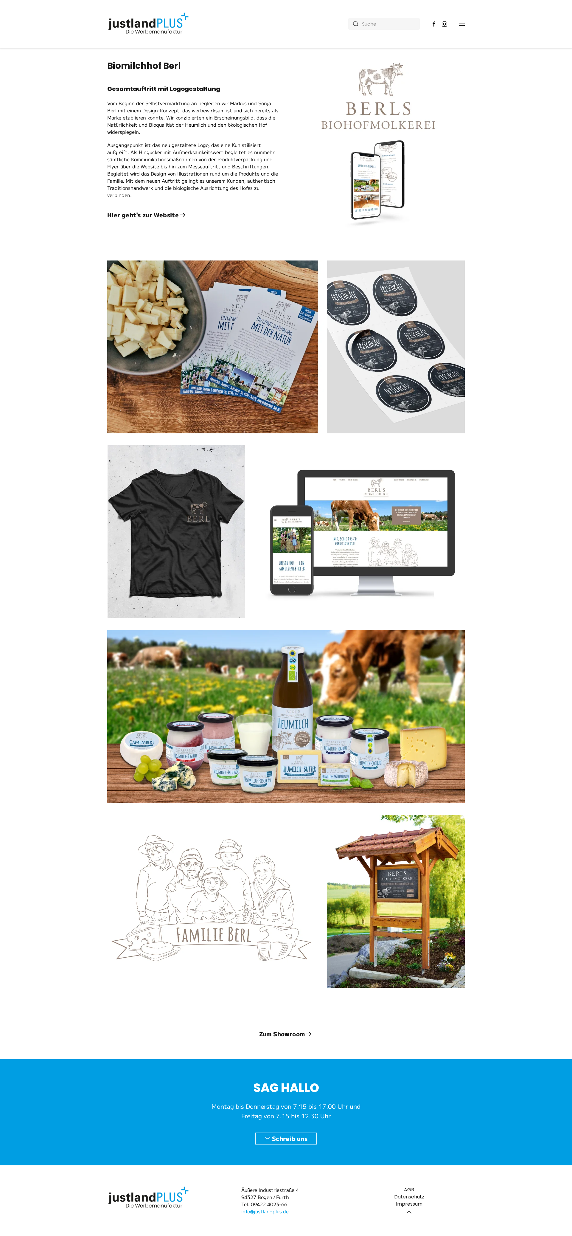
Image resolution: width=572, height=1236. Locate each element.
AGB (409, 1189)
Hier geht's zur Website (143, 214)
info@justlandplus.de (265, 1211)
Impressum (409, 1204)
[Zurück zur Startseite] (149, 24)
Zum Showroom (282, 1033)
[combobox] (384, 24)
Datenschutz (409, 1196)
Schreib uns (289, 1138)
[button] (462, 24)
